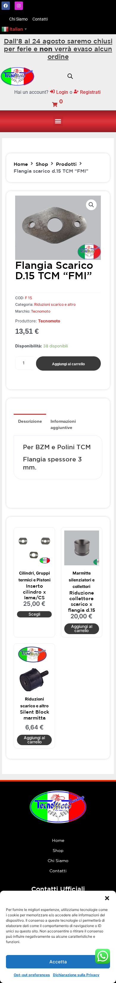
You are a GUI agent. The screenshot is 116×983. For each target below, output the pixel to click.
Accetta (58, 962)
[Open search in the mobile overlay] (70, 76)
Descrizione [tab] (30, 421)
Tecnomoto (40, 311)
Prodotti (66, 164)
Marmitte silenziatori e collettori (82, 580)
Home (21, 164)
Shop (42, 164)
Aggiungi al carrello (68, 364)
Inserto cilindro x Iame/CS (34, 591)
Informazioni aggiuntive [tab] (63, 424)
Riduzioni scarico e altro (55, 304)
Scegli (34, 614)
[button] (107, 898)
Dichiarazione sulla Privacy (76, 975)
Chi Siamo (58, 860)
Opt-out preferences (32, 975)
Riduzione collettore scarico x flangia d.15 (81, 601)
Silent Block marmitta (34, 714)
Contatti (58, 870)
